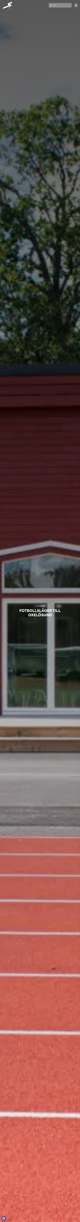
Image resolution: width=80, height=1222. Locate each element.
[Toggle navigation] (76, 5)
